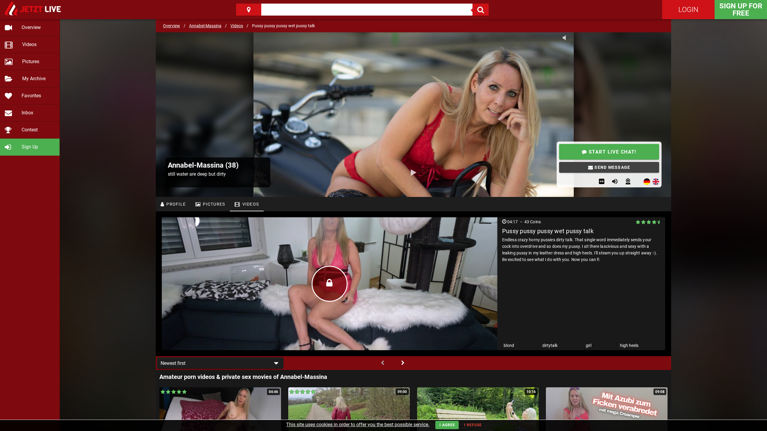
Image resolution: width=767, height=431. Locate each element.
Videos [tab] (250, 204)
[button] (220, 363)
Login (688, 9)
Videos (236, 25)
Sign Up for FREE (740, 9)
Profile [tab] (175, 204)
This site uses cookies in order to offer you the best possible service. (357, 424)
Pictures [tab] (213, 204)
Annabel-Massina (205, 25)
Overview (171, 25)
